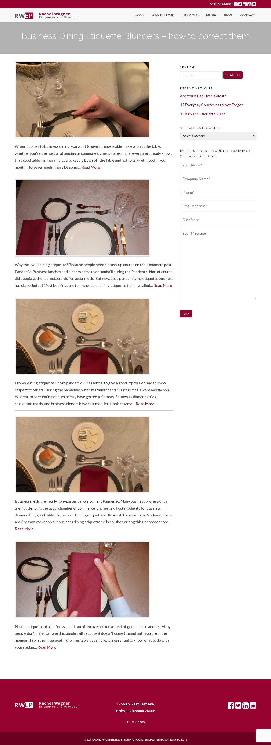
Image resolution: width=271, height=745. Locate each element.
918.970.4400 (220, 4)
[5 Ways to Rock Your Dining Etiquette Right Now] (94, 218)
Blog (228, 15)
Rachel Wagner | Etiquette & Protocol (117, 739)
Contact (247, 15)
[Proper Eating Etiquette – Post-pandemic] (94, 336)
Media (211, 15)
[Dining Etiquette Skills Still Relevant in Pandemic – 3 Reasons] (94, 454)
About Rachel (163, 15)
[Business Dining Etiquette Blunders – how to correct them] (94, 99)
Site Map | (161, 739)
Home (139, 15)
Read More (90, 167)
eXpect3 (182, 739)
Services (190, 15)
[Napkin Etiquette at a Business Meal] (94, 579)
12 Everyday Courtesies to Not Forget (211, 104)
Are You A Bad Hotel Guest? (203, 95)
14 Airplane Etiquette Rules (202, 114)
